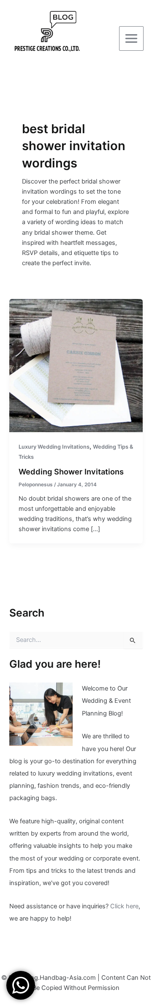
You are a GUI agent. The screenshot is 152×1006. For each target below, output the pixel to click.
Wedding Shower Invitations (71, 471)
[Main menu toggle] (131, 38)
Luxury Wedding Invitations (54, 447)
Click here (124, 906)
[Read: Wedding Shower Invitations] (75, 365)
